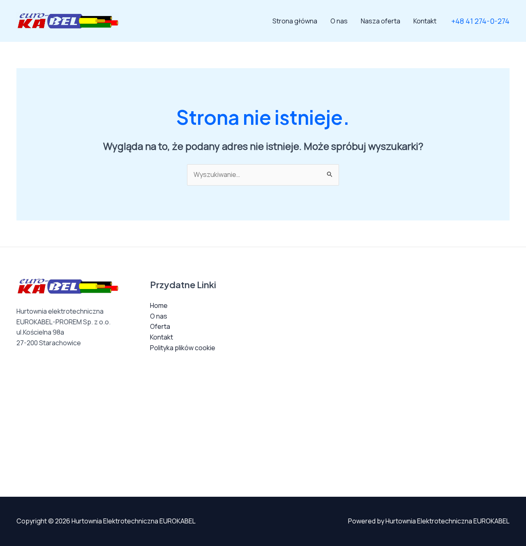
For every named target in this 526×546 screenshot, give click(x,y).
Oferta (160, 326)
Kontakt (424, 20)
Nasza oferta (380, 20)
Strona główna (294, 20)
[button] (480, 21)
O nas (339, 20)
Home (159, 305)
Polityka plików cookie (182, 347)
